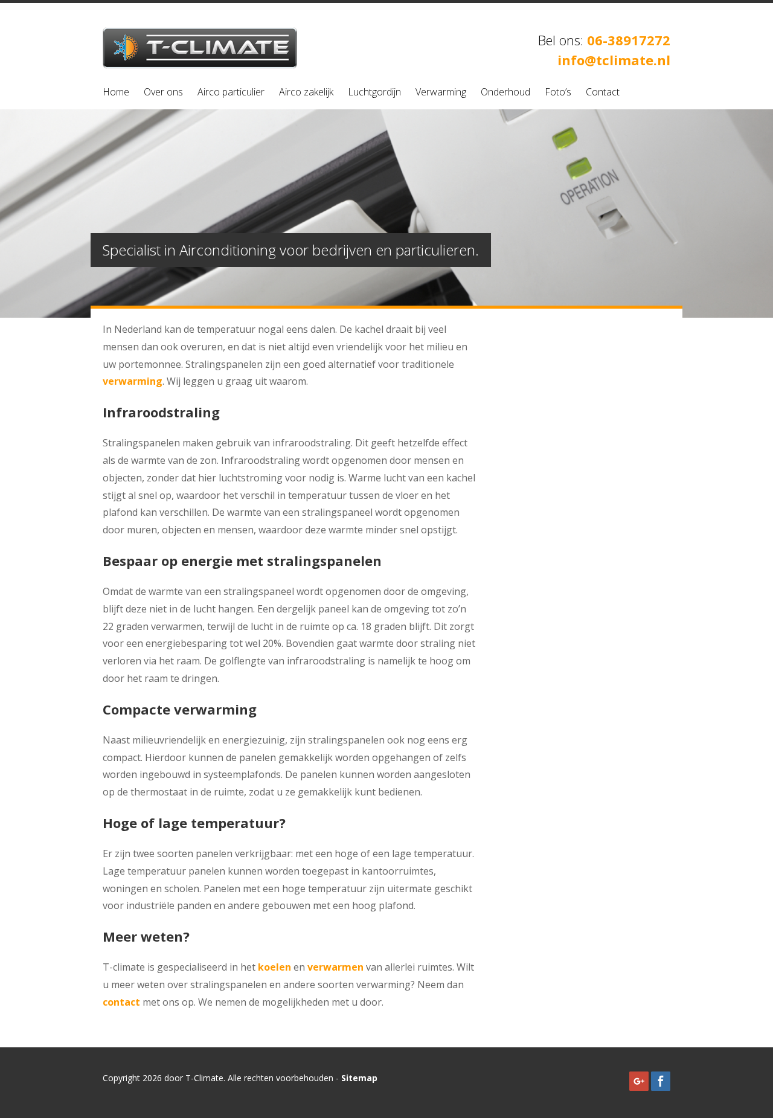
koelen (274, 967)
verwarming (132, 381)
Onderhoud (505, 92)
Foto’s (558, 92)
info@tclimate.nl (613, 60)
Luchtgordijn (374, 92)
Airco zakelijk (306, 92)
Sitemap (359, 1078)
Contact (603, 92)
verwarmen (335, 967)
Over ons (163, 92)
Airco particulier (231, 92)
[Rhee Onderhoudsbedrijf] (200, 65)
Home (116, 92)
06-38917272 (628, 40)
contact (121, 1002)
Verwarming (440, 92)
